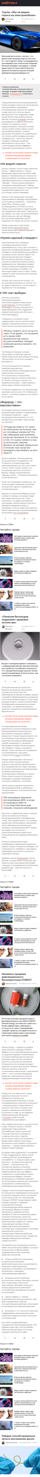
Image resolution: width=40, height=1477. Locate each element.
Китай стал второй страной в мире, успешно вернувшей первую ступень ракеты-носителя (21, 155)
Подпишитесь (16, 94)
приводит (22, 119)
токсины (7, 1117)
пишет (18, 755)
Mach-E (15, 314)
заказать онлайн (20, 1035)
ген (11, 867)
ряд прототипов (21, 228)
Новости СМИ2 (7, 524)
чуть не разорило (20, 512)
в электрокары (8, 305)
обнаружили (22, 858)
